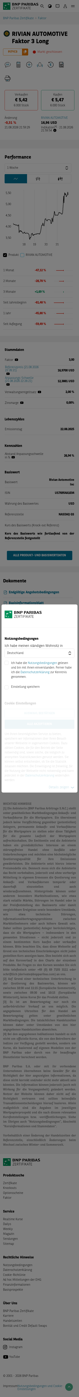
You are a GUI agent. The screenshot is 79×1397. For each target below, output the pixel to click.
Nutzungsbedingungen (42, 663)
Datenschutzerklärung (35, 672)
